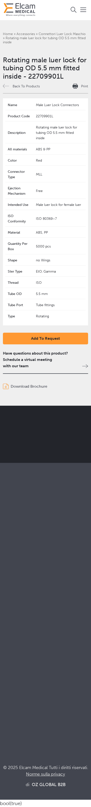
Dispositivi (12, 544)
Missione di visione (19, 626)
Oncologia (12, 595)
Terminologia (14, 696)
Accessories (26, 34)
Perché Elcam (15, 619)
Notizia (9, 709)
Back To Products (26, 86)
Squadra (10, 645)
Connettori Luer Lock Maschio (62, 34)
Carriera (10, 652)
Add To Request (45, 338)
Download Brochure (29, 386)
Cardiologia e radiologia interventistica (36, 588)
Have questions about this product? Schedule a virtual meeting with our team (35, 359)
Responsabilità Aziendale (24, 632)
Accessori (11, 550)
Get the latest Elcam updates (44, 442)
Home (8, 34)
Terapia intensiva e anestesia (27, 575)
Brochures (12, 683)
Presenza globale (18, 639)
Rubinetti (10, 537)
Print (84, 86)
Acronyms (12, 703)
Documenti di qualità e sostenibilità (33, 690)
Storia (8, 659)
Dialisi (8, 581)
